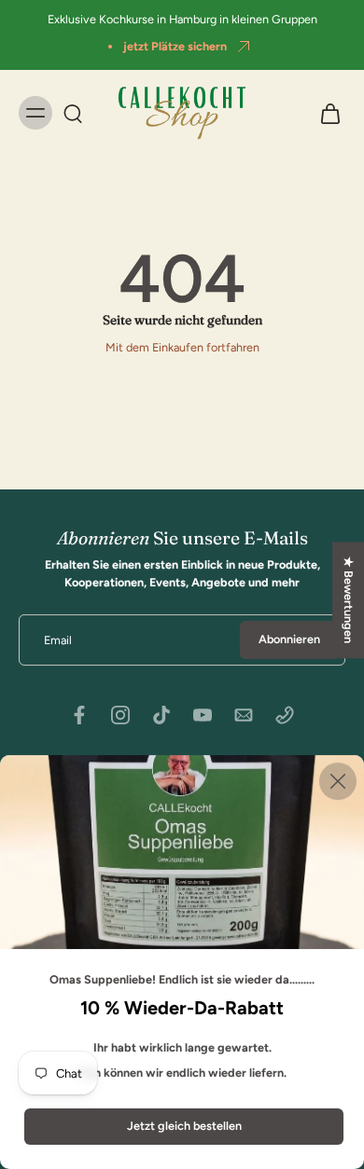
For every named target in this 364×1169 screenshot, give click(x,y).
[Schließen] (338, 781)
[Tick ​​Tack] (161, 715)
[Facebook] (79, 715)
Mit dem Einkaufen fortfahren (182, 347)
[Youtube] (202, 715)
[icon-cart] (324, 113)
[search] (72, 112)
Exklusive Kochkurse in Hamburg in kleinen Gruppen (182, 19)
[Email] (243, 715)
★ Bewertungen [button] (349, 600)
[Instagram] (120, 715)
